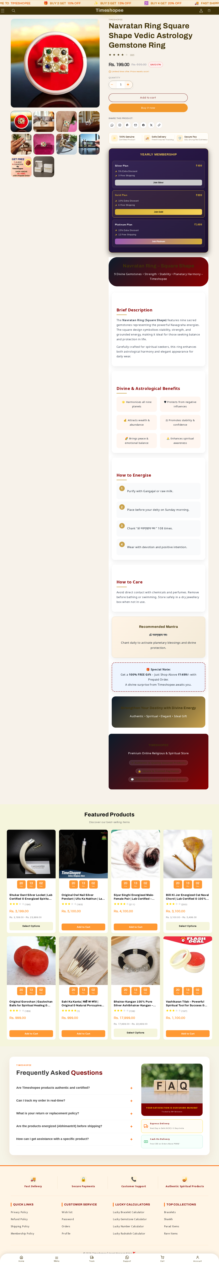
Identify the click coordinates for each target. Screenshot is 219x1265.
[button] (7, 11)
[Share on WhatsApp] (112, 125)
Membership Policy (22, 1233)
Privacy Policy (19, 1212)
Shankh (168, 1219)
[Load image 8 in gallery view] (89, 144)
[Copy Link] (159, 125)
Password (68, 1219)
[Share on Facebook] (143, 125)
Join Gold (158, 212)
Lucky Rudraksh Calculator (129, 1233)
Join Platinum (158, 241)
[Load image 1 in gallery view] (21, 121)
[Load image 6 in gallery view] (43, 144)
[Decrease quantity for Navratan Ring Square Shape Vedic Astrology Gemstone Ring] (113, 84)
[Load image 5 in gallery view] (21, 144)
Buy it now (148, 107)
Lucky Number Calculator (128, 1226)
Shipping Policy (20, 1226)
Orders (66, 1226)
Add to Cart (83, 927)
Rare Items (171, 1233)
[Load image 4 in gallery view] (89, 121)
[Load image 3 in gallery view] (66, 121)
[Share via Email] (135, 125)
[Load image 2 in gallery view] (43, 121)
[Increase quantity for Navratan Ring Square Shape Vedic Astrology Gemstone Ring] (129, 84)
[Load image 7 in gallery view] (66, 144)
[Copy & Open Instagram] (120, 125)
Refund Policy (19, 1219)
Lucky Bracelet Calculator (129, 1212)
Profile (66, 1233)
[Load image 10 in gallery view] (43, 166)
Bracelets (170, 1212)
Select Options (31, 926)
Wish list (67, 1212)
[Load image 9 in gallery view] (21, 166)
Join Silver (158, 182)
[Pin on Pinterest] (127, 125)
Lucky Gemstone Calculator (130, 1219)
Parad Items (171, 1226)
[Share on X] (151, 125)
